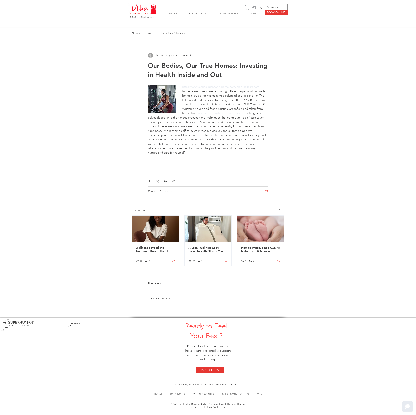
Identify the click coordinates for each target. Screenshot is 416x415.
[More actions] (266, 55)
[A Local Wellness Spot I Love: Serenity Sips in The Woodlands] (208, 229)
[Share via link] (173, 181)
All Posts (136, 33)
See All (280, 209)
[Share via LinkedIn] (165, 181)
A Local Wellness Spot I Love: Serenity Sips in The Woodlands (205, 249)
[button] (247, 7)
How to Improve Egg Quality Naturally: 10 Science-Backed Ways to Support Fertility (260, 249)
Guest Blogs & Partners (173, 33)
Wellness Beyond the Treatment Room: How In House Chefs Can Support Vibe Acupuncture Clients (153, 249)
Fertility (150, 33)
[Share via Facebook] (149, 181)
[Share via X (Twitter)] (157, 181)
